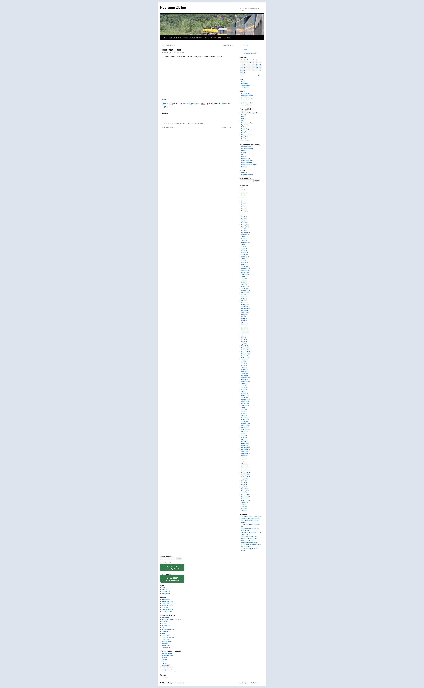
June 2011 (244, 387)
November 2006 (245, 497)
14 (260, 65)
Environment (244, 193)
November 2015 (245, 292)
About (164, 38)
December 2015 (245, 290)
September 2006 (245, 500)
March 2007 (244, 489)
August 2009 (244, 431)
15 (241, 67)
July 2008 (244, 457)
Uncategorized (245, 211)
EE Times (243, 117)
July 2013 (244, 338)
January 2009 (244, 445)
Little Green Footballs (247, 103)
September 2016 (245, 274)
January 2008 (244, 469)
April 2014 (244, 322)
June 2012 (244, 364)
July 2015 (244, 294)
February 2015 (245, 304)
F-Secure (243, 152)
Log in (243, 81)
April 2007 (244, 487)
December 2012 (245, 352)
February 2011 (245, 395)
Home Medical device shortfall (249, 542)
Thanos (181, 52)
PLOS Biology (245, 133)
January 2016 (244, 288)
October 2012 (245, 356)
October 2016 (245, 272)
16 (244, 67)
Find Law (243, 156)
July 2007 (244, 481)
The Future (244, 209)
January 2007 (244, 493)
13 (257, 65)
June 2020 (244, 229)
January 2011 (244, 397)
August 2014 (244, 314)
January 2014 (244, 326)
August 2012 (244, 360)
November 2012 (245, 354)
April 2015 (244, 300)
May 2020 (244, 231)
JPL (242, 121)
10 (247, 65)
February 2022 (245, 227)
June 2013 (244, 340)
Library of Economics (247, 162)
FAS (242, 154)
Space (242, 205)
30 (244, 73)
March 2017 (244, 262)
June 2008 (244, 459)
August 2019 (244, 236)
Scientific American (246, 135)
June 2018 (244, 248)
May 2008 (244, 461)
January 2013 (244, 350)
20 (257, 67)
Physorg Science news (247, 131)
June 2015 (244, 296)
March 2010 (244, 417)
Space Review (245, 139)
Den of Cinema (245, 97)
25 (250, 70)
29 (241, 73)
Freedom (180, 123)
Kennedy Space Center (247, 123)
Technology (244, 207)
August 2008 (244, 455)
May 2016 (244, 282)
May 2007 (244, 485)
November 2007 (245, 473)
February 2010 (245, 419)
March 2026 (244, 223)
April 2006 (244, 510)
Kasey (243, 199)
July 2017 (244, 260)
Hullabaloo (244, 101)
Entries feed (244, 83)
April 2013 (244, 344)
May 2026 (244, 219)
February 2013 (245, 348)
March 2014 (244, 324)
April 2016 (244, 284)
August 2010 (244, 407)
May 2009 (244, 437)
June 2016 (244, 280)
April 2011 (244, 391)
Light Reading (245, 125)
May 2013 (244, 342)
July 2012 (244, 362)
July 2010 (244, 409)
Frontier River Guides (247, 99)
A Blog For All (245, 93)
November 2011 (245, 377)
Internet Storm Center (247, 160)
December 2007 (245, 471)
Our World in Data (246, 105)
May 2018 (244, 250)
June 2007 (244, 483)
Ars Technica (244, 111)
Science (243, 203)
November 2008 (245, 449)
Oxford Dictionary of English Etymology (172, 671)
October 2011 (245, 379)
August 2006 (244, 502)
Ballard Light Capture (247, 95)
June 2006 (244, 506)
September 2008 (245, 453)
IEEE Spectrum (245, 119)
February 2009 (245, 443)
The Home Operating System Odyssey (251, 516)
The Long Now (245, 141)
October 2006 (245, 499)
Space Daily (244, 137)
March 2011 (244, 393)
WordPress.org (245, 87)
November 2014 (245, 310)
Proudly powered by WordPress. (250, 683)
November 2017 (245, 256)
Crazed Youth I (227, 45)
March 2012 (244, 369)
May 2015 (244, 298)
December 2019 (245, 232)
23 (244, 70)
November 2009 (245, 425)
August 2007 (244, 479)
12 (254, 65)
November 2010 (245, 401)
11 (250, 65)
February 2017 (245, 264)
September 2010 (245, 405)
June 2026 (244, 217)
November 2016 (245, 270)
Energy (243, 191)
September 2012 (245, 358)
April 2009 (244, 439)
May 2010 (244, 413)
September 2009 (245, 429)
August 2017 (244, 258)
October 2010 (245, 403)
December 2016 (245, 268)
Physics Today (245, 129)
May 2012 (244, 365)
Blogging (243, 189)
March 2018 (244, 252)
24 (247, 70)
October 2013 (245, 332)
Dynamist (243, 150)
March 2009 (244, 441)
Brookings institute (246, 146)
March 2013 (244, 346)
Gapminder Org (245, 158)
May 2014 (244, 320)
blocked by (174, 568)
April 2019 (244, 240)
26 (254, 70)
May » (260, 75)
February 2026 (245, 225)
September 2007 (245, 477)
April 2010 (244, 415)
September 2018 (245, 242)
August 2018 (244, 244)
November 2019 (245, 234)
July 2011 (244, 385)
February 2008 (245, 467)
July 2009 (244, 433)
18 (250, 67)
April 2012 (244, 367)
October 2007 (245, 475)
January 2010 (244, 421)
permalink (200, 123)
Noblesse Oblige (173, 7)
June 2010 (244, 411)
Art (242, 187)
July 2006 (244, 504)
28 (260, 70)
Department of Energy (247, 148)
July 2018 (244, 246)
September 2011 (245, 381)
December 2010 (245, 399)
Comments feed (245, 85)
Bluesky (246, 49)
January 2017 (244, 266)
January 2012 (244, 373)
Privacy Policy (180, 683)
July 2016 (244, 278)
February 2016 (245, 286)
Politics (185, 123)
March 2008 (244, 465)
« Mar (241, 75)
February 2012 (245, 371)
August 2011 (244, 383)
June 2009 (244, 435)
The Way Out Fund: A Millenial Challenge (217, 38)
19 (254, 67)
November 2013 (245, 330)
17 (247, 67)
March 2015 (244, 302)
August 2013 (244, 336)
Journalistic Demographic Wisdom (250, 518)
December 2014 (245, 308)
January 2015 (244, 306)
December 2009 (245, 423)
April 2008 (244, 463)
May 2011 (244, 389)
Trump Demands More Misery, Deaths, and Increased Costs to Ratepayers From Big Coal (249, 538)
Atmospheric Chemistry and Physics (250, 113)
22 (241, 70)
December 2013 (245, 328)
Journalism (244, 197)
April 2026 (244, 221)
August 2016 (244, 276)
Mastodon (246, 45)
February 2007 (245, 491)
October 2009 (245, 427)
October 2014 (245, 312)
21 (260, 67)
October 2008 (245, 451)
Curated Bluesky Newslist (250, 53)
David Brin (244, 115)
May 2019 (244, 238)
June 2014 (244, 318)
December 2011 (245, 375)
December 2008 (245, 447)
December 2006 (245, 495)
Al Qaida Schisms (168, 45)
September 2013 (245, 334)
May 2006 (244, 508)
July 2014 (244, 316)
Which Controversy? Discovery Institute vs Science (185, 38)
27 (257, 70)
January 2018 (244, 254)
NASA (243, 127)
